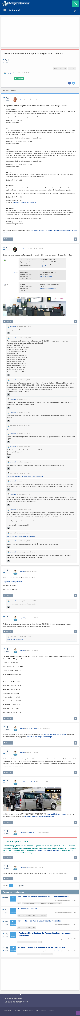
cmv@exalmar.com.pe (46, 266)
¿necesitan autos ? (12, 429)
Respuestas (14, 10)
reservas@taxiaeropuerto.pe (56, 814)
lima (70, 68)
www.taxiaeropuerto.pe (46, 816)
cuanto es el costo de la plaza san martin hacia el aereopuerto (26, 476)
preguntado (11, 73)
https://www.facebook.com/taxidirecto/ (25, 202)
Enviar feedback (8, 1010)
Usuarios (43, 1010)
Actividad (51, 1010)
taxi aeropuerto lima (31, 816)
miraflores (43, 903)
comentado (13, 326)
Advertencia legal (28, 1010)
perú (38, 954)
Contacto (17, 1010)
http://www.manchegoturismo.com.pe (39, 737)
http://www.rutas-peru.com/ (13, 582)
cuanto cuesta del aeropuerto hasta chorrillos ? (21, 536)
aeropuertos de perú (46, 954)
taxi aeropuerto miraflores (54, 903)
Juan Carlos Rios (55, 951)
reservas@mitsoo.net (46, 276)
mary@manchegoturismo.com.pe (55, 734)
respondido (21, 99)
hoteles (20, 942)
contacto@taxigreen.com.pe (48, 288)
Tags (37, 1010)
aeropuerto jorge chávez (60, 68)
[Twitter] (73, 83)
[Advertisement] (40, 32)
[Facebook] (69, 83)
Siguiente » (22, 886)
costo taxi (43, 915)
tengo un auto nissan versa (15, 639)
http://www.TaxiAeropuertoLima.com (47, 850)
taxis (74, 68)
